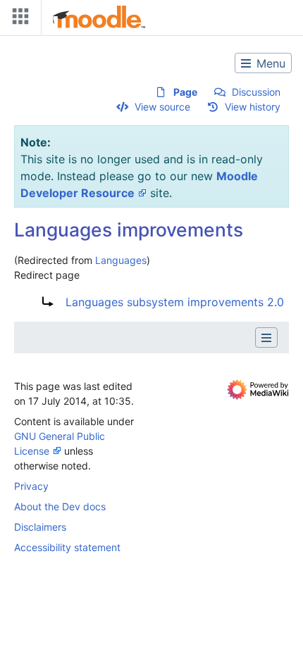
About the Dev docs (60, 506)
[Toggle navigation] (17, 19)
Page (185, 92)
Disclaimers (40, 527)
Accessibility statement (67, 547)
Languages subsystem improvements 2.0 (175, 302)
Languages (121, 260)
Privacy (31, 486)
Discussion (256, 92)
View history (252, 107)
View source (162, 107)
